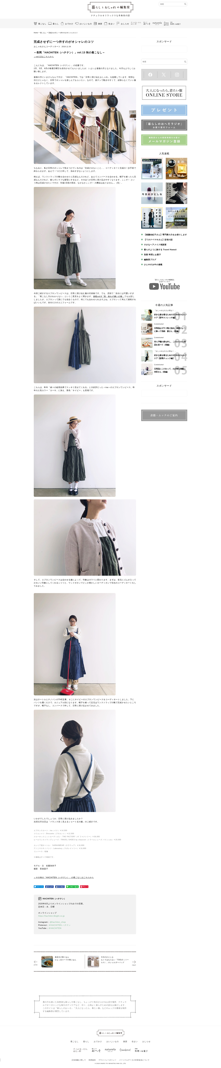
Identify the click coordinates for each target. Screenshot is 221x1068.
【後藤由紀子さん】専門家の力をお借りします (165, 234)
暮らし (56, 24)
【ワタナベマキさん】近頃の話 (158, 239)
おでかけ (69, 24)
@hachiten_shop (58, 922)
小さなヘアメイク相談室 (155, 244)
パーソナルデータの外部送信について (134, 1060)
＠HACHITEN (54, 928)
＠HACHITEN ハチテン (60, 925)
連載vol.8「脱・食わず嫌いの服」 (108, 296)
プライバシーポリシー (107, 1060)
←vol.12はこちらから (44, 56)
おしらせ (125, 24)
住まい (111, 24)
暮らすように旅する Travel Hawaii (160, 249)
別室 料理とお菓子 (152, 254)
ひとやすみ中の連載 (153, 264)
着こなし (42, 24)
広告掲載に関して (79, 1060)
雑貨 (100, 24)
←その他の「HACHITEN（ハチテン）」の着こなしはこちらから (64, 877)
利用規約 (92, 1060)
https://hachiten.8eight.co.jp (51, 916)
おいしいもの (86, 24)
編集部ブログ (150, 259)
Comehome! (159, 324)
